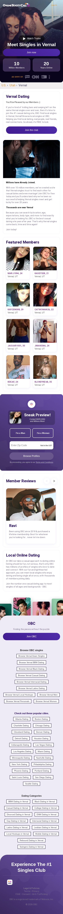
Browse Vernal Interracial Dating (31, 682)
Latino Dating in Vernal (17, 827)
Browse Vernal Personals (17, 701)
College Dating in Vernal (45, 808)
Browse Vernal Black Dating (31, 669)
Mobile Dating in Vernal (46, 834)
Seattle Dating (31, 784)
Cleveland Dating (22, 732)
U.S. (3, 85)
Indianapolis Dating (20, 745)
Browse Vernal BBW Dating (31, 662)
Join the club (31, 130)
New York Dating (19, 764)
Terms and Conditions (44, 462)
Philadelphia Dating (42, 764)
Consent (26, 894)
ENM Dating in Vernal (46, 814)
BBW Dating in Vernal (18, 801)
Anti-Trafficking (40, 894)
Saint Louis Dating (20, 777)
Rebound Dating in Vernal (31, 840)
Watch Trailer (33, 38)
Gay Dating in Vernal (16, 821)
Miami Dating (44, 751)
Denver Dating (42, 732)
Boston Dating (41, 719)
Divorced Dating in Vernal (18, 814)
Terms (27, 891)
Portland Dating (42, 771)
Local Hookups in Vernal (17, 834)
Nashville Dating (43, 758)
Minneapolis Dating (21, 758)
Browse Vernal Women (46, 701)
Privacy (35, 891)
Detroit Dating (21, 738)
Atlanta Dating (21, 719)
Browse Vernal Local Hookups (19, 695)
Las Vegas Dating (43, 745)
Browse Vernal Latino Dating (31, 688)
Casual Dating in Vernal (17, 808)
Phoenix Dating (21, 771)
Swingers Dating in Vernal (31, 847)
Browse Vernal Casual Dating (31, 675)
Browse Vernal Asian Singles (31, 656)
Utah (13, 85)
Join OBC (32, 636)
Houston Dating (41, 738)
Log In (54, 5)
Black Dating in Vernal (45, 801)
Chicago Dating (42, 725)
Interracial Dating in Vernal (44, 821)
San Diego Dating (43, 777)
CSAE (18, 894)
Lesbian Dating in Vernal (45, 827)
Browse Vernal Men (49, 695)
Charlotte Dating (21, 725)
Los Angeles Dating (22, 751)
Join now (31, 52)
